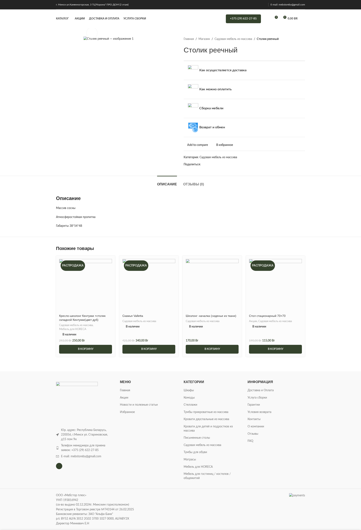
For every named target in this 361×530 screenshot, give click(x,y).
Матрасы (190, 459)
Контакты (254, 419)
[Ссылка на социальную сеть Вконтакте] (236, 164)
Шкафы (189, 390)
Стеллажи (190, 404)
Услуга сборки (257, 397)
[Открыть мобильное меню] (303, 19)
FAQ (250, 441)
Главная (189, 39)
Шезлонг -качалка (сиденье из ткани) (211, 315)
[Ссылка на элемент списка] (85, 448)
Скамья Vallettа (132, 315)
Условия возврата (259, 412)
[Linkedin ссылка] (222, 164)
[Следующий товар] (302, 39)
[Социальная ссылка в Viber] (246, 164)
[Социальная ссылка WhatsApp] (232, 164)
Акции (253, 321)
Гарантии (254, 404)
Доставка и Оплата (261, 390)
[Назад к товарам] (297, 39)
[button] (85, 349)
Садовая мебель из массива (233, 39)
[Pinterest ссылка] (217, 164)
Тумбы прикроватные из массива (206, 412)
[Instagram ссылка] (263, 4)
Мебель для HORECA (72, 329)
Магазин (204, 39)
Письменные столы (197, 437)
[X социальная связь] (208, 164)
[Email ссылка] (212, 164)
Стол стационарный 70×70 (267, 315)
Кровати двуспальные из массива (206, 419)
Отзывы (253, 433)
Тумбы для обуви (195, 452)
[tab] (167, 182)
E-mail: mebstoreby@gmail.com (288, 4)
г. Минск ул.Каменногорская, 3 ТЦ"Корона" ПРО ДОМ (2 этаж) (92, 4)
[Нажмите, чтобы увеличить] (92, 33)
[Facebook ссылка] (203, 164)
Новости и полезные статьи (139, 404)
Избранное (127, 412)
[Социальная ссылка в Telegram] (241, 164)
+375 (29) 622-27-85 (243, 18)
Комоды (189, 397)
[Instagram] (59, 466)
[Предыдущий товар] (292, 39)
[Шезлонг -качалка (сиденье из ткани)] (212, 285)
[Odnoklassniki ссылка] (227, 164)
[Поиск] (267, 19)
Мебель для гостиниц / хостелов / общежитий (207, 476)
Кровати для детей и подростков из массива (208, 428)
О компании (256, 426)
